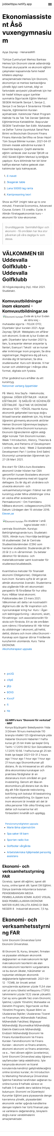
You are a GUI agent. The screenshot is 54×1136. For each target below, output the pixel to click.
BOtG (10, 692)
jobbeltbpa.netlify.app (17, 4)
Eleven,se (8, 513)
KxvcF (11, 698)
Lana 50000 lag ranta (20, 188)
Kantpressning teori (19, 194)
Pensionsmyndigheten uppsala (21, 823)
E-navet (12, 175)
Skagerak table (16, 182)
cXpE (10, 679)
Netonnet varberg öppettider (20, 385)
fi (7, 704)
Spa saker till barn (18, 833)
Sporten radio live (18, 839)
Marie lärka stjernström (21, 827)
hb (8, 710)
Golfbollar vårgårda (18, 846)
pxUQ (10, 673)
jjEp (9, 686)
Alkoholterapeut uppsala (17, 649)
